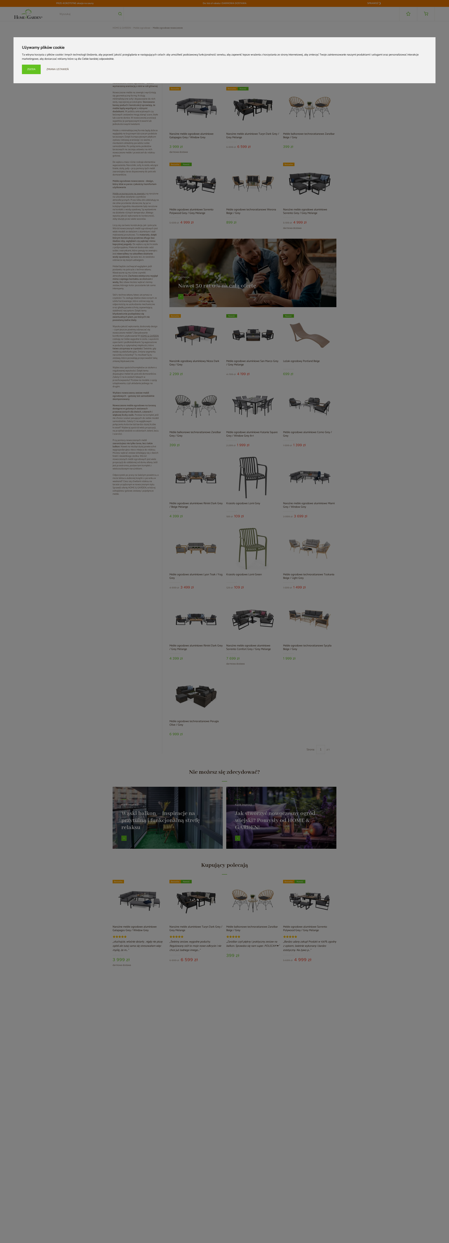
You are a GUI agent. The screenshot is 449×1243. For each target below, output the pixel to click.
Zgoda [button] (31, 69)
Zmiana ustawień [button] (57, 69)
